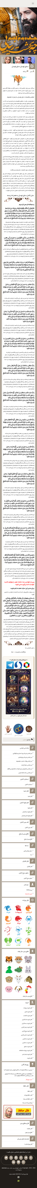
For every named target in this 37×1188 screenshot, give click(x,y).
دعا (14, 651)
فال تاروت (29, 1058)
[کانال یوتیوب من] (18, 1162)
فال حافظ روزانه (28, 1095)
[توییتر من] (6, 1158)
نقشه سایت (12, 1174)
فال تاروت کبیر (28, 1011)
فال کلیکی (29, 866)
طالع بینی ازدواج (28, 839)
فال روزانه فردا (28, 1144)
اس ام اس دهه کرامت (26, 765)
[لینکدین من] (13, 1162)
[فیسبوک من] (21, 1158)
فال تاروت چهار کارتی (26, 1027)
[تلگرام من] (26, 1158)
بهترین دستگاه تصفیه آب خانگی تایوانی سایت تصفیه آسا (18, 1069)
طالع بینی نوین (28, 1132)
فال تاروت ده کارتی (27, 1042)
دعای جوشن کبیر (28, 850)
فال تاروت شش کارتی (26, 1035)
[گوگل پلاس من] (23, 1162)
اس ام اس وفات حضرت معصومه (24, 761)
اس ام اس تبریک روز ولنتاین (25, 757)
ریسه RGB (29, 890)
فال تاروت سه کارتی (27, 1023)
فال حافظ (30, 1091)
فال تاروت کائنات (27, 1015)
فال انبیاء (30, 796)
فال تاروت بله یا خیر (27, 1054)
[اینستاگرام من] (16, 1158)
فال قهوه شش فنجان (27, 815)
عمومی (24, 739)
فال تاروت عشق (28, 1046)
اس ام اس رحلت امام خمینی (25, 772)
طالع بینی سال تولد (27, 996)
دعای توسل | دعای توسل (21, 19)
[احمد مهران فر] (29, 60)
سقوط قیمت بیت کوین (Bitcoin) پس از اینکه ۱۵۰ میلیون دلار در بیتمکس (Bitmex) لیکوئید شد (19, 1074)
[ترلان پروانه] (18, 60)
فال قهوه (30, 807)
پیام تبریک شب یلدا (27, 1102)
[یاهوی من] (31, 1158)
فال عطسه (29, 1128)
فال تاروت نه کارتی (27, 1038)
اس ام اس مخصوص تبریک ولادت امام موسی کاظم (19, 768)
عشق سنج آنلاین (28, 878)
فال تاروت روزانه (28, 1007)
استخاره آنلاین (28, 784)
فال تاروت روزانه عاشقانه (25, 1050)
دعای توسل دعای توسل (20, 66)
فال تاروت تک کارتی (27, 1019)
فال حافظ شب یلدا (27, 1098)
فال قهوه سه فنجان (27, 811)
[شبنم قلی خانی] (7, 60)
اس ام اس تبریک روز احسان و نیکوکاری (22, 753)
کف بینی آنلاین (28, 827)
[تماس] (11, 1158)
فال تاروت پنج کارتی (27, 1031)
